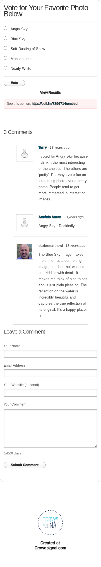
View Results (50, 92)
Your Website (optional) (21, 385)
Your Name (12, 346)
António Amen (50, 217)
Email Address (14, 365)
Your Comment (15, 404)
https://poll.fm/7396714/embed (55, 104)
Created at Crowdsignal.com (50, 545)
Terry (43, 148)
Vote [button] (14, 83)
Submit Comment (25, 465)
